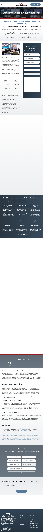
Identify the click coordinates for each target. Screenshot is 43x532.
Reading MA (11, 440)
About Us (21, 515)
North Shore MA (23, 435)
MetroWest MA (36, 435)
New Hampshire (17, 435)
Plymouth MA (21, 440)
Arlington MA (6, 440)
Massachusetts (5, 435)
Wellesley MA (37, 436)
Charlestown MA (31, 436)
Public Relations (33, 515)
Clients (21, 520)
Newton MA (10, 438)
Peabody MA (29, 439)
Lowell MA (4, 439)
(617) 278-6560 (21, 1)
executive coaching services (11, 109)
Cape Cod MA (37, 438)
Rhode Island (10, 435)
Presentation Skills (34, 527)
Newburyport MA (26, 438)
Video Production (33, 525)
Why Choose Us (23, 517)
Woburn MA (24, 439)
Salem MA (26, 436)
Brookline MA (13, 439)
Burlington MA (19, 438)
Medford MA (8, 439)
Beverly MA (34, 439)
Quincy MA (15, 438)
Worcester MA (21, 436)
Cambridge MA (9, 436)
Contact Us (22, 524)
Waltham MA (15, 436)
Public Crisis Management (33, 518)
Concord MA (31, 438)
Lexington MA (18, 439)
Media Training (33, 521)
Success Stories (23, 522)
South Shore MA (30, 435)
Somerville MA (4, 438)
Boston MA (4, 436)
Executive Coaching (34, 523)
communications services (23, 429)
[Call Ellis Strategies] (2, 530)
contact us (26, 430)
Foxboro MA (16, 440)
